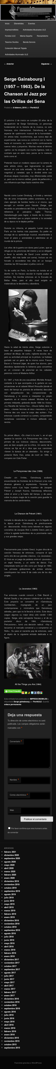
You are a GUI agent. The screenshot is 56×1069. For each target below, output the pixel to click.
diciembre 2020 (11, 855)
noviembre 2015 (11, 1040)
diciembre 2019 (11, 881)
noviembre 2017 (11, 962)
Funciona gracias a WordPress (28, 1062)
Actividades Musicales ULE (34, 29)
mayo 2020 (9, 864)
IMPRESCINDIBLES (38, 698)
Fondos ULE (10, 35)
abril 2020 (9, 868)
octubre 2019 (10, 887)
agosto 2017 (10, 972)
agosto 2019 (10, 894)
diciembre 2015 (11, 1037)
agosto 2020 (10, 861)
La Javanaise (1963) (28, 588)
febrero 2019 (10, 913)
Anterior (9, 63)
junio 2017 (9, 979)
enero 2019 (9, 917)
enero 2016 (9, 1034)
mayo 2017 (9, 982)
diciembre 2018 (11, 920)
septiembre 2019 (12, 891)
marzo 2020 (9, 871)
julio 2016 (9, 1014)
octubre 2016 (10, 1005)
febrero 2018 (10, 952)
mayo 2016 (9, 1021)
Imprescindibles (11, 29)
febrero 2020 (10, 874)
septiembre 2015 (12, 1047)
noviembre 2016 (11, 1001)
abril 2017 (9, 985)
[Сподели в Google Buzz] (38, 693)
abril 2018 (9, 946)
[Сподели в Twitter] (32, 693)
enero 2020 (9, 877)
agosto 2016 (10, 1011)
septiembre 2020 (12, 858)
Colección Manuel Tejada (16, 48)
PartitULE (34, 107)
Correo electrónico (19, 794)
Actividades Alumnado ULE (16, 54)
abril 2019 (9, 907)
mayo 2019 (9, 903)
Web (12, 810)
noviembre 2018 (11, 923)
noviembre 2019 (11, 884)
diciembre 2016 (11, 998)
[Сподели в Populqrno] (26, 693)
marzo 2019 (9, 910)
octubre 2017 (10, 966)
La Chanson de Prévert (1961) (28, 513)
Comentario (16, 741)
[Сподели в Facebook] (35, 693)
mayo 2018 (9, 943)
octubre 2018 (10, 926)
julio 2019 (9, 897)
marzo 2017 (9, 988)
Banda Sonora (29, 42)
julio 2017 (9, 975)
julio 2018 (9, 936)
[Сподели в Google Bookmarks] (41, 693)
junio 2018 (9, 939)
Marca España (26, 35)
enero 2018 (9, 956)
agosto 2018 (10, 933)
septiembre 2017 (12, 969)
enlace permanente (12, 704)
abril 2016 (9, 1024)
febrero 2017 (10, 992)
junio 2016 (9, 1018)
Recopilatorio (42, 35)
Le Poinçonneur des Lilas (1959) (28, 471)
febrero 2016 (10, 1031)
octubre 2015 (10, 1044)
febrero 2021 (10, 851)
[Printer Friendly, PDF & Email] (13, 690)
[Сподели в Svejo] (29, 693)
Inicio (7, 23)
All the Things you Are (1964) (28, 684)
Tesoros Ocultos (12, 42)
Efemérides (19, 23)
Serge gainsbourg (21, 701)
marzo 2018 (9, 949)
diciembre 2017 (11, 959)
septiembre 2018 (12, 930)
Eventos (31, 23)
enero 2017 (9, 995)
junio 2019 (9, 900)
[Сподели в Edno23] (23, 693)
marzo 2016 (9, 1028)
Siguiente (46, 63)
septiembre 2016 (12, 1008)
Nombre (14, 779)
